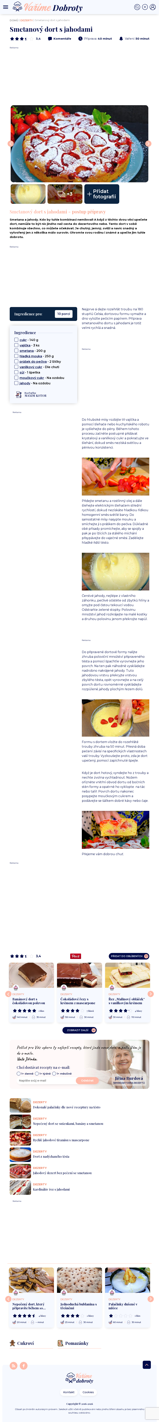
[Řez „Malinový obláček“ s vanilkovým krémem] (127, 975)
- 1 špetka (30, 372)
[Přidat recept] (146, 7)
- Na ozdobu (42, 378)
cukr (23, 340)
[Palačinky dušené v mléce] (127, 1280)
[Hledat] (138, 7)
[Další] (151, 994)
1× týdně (45, 1073)
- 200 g (33, 351)
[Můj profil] (153, 7)
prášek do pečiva (33, 361)
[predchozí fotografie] (11, 144)
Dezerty (26, 20)
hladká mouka (31, 356)
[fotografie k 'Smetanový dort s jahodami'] (79, 143)
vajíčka (25, 345)
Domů (14, 20)
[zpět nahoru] (147, 1365)
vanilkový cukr (31, 367)
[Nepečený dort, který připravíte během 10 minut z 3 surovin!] (31, 1280)
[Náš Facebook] (24, 1365)
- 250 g (37, 356)
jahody (25, 383)
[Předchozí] (8, 994)
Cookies (88, 1392)
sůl (22, 372)
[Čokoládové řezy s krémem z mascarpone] (79, 975)
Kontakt (68, 1392)
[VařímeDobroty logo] (47, 7)
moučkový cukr (32, 378)
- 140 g (29, 340)
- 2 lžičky (40, 361)
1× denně (27, 1073)
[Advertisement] (79, 76)
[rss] (14, 1365)
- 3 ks (30, 345)
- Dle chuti (39, 367)
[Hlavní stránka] (79, 1378)
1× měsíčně (64, 1073)
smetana (27, 351)
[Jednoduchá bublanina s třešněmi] (79, 1280)
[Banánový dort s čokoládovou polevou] (31, 975)
